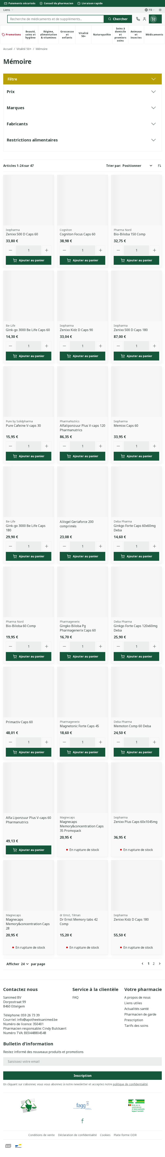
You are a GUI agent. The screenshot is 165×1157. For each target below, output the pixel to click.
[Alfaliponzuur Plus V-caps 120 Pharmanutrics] (82, 392)
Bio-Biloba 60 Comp (21, 626)
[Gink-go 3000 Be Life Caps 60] (28, 296)
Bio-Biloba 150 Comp (129, 234)
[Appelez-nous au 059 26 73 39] (138, 19)
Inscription (83, 1075)
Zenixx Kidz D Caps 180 (131, 919)
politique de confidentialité (130, 1084)
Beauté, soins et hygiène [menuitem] (31, 34)
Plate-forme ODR (125, 1135)
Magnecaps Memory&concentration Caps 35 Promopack (82, 826)
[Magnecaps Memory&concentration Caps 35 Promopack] (82, 788)
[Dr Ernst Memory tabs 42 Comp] (82, 885)
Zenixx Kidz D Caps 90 (76, 330)
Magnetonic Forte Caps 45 (79, 726)
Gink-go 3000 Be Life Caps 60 (28, 330)
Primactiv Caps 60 (19, 722)
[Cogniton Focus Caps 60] (82, 200)
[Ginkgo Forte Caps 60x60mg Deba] (136, 492)
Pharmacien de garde (140, 1014)
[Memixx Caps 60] (136, 392)
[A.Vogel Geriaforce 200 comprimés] (82, 492)
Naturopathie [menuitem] (102, 35)
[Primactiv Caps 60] (28, 692)
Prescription (133, 1020)
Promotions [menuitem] (13, 34)
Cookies (105, 1135)
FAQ (75, 997)
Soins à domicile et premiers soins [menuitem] (121, 34)
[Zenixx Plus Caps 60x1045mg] (136, 788)
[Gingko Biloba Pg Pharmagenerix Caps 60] (82, 592)
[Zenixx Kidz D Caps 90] (82, 296)
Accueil (7, 49)
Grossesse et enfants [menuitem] (67, 34)
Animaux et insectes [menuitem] (137, 34)
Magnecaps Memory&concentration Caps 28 (28, 924)
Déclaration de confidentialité (77, 1135)
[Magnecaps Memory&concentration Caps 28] (28, 885)
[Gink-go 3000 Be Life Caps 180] (28, 492)
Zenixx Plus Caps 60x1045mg (135, 821)
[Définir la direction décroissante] (159, 165)
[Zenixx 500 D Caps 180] (136, 296)
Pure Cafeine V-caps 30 (23, 425)
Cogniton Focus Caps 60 (77, 234)
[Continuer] (159, 963)
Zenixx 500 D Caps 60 (22, 234)
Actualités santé (136, 1008)
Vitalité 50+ (23, 49)
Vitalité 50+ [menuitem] (85, 34)
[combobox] (55, 19)
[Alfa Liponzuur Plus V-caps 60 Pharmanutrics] (28, 788)
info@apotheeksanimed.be (37, 1019)
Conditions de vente (41, 1135)
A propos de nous (137, 997)
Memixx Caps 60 (126, 425)
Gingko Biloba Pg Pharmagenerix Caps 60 (78, 628)
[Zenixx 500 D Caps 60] (28, 200)
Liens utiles (133, 1003)
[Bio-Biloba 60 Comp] (28, 592)
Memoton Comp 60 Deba (132, 726)
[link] (143, 963)
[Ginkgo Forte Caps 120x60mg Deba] (136, 592)
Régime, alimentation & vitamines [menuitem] (49, 34)
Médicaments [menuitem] (155, 35)
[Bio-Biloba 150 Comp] (136, 200)
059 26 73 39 (30, 1015)
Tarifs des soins (136, 1025)
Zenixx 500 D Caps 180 (131, 330)
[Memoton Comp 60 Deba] (136, 692)
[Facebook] (82, 1121)
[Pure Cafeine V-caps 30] (28, 392)
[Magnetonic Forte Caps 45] (82, 692)
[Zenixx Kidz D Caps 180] (136, 885)
